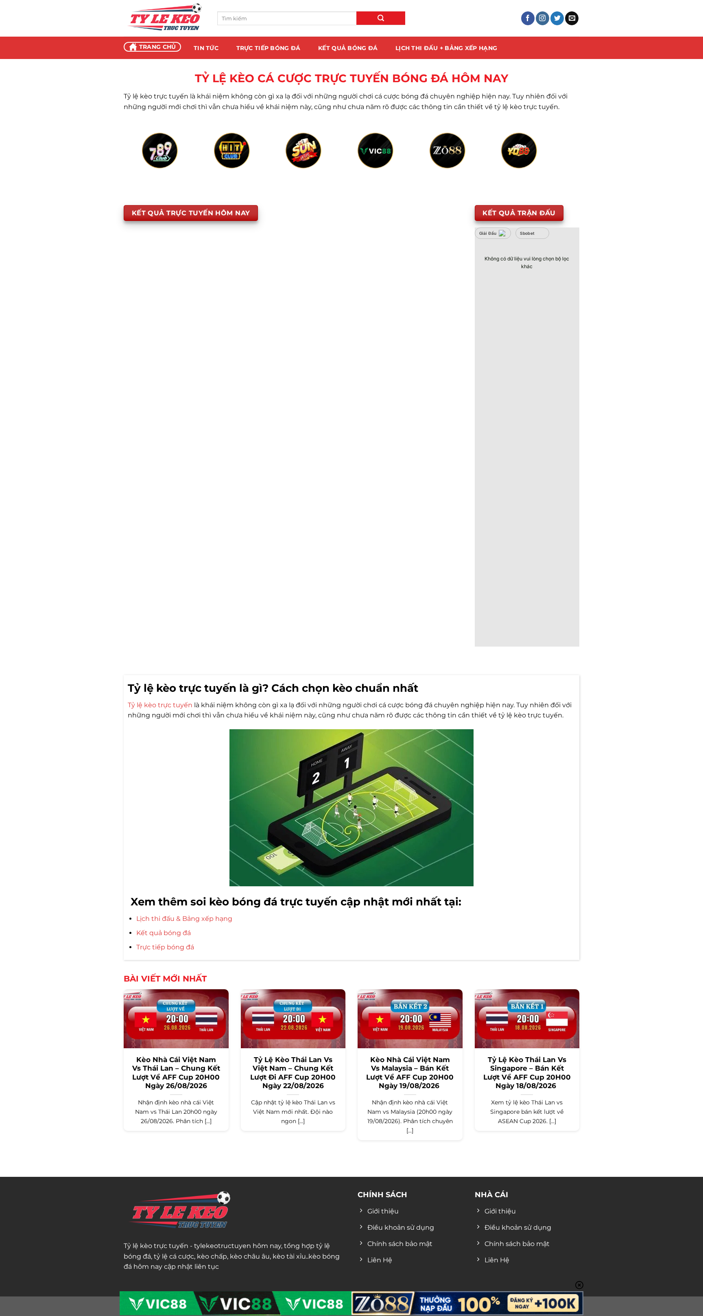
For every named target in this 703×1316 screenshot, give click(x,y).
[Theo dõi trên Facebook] (528, 18)
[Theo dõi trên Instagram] (542, 18)
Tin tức (206, 48)
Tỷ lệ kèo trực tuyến (160, 705)
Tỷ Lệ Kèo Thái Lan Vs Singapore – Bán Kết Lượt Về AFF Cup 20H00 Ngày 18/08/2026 (527, 1073)
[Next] (548, 160)
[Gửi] (380, 18)
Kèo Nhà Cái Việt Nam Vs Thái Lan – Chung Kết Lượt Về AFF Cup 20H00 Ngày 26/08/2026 (176, 1073)
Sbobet (527, 233)
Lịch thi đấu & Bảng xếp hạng (184, 919)
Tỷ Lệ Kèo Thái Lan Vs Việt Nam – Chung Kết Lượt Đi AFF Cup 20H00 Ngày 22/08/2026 (293, 1073)
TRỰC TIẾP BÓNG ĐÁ (268, 48)
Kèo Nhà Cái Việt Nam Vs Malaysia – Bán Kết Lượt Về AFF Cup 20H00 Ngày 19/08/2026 (410, 1073)
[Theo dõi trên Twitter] (557, 18)
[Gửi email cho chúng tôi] (572, 18)
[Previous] (154, 160)
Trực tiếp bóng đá (165, 947)
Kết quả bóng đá (163, 933)
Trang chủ (157, 46)
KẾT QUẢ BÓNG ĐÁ (348, 48)
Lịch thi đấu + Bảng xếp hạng (446, 48)
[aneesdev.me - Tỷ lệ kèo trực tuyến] (164, 18)
